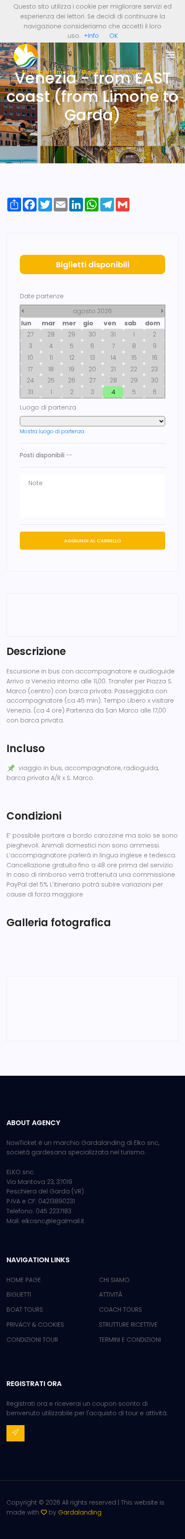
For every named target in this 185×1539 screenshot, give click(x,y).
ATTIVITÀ (110, 1294)
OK (113, 35)
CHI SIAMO (114, 1280)
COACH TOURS (120, 1309)
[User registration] (15, 1433)
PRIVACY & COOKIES (35, 1324)
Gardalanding (80, 1512)
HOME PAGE (23, 1280)
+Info (91, 35)
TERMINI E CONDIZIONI (130, 1339)
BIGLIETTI (18, 1294)
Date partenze (42, 296)
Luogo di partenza (48, 407)
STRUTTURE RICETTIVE (128, 1324)
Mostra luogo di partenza (52, 431)
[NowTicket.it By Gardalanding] (26, 55)
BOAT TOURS (24, 1309)
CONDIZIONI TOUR (32, 1339)
